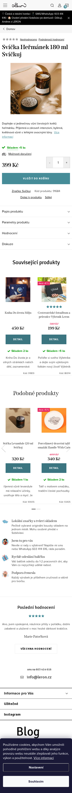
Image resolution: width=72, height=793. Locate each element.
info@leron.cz (39, 677)
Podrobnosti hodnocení (51, 39)
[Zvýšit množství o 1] (66, 162)
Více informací (44, 758)
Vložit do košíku (36, 178)
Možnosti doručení (19, 154)
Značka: (21, 191)
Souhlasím (36, 781)
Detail (18, 339)
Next (68, 448)
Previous (4, 448)
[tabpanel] (18, 323)
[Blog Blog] (36, 733)
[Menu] (5, 5)
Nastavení (36, 767)
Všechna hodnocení (36, 648)
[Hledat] (52, 5)
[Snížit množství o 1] (49, 162)
